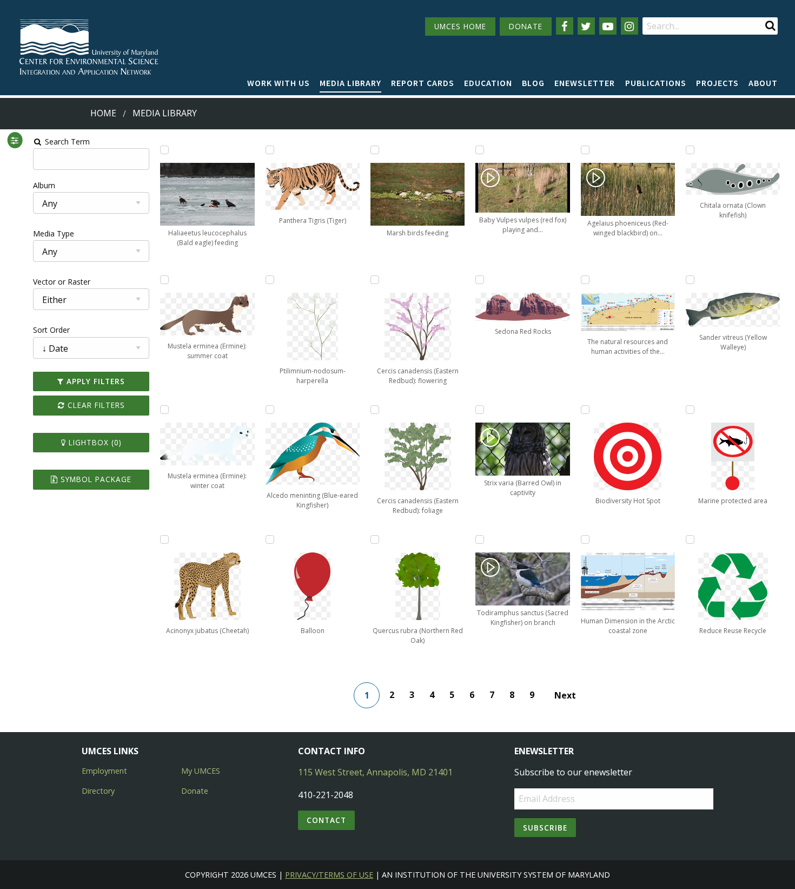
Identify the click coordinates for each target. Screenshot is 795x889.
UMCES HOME (460, 26)
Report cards (422, 82)
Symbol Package (94, 479)
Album (44, 185)
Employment (104, 771)
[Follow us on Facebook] (564, 26)
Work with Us (278, 82)
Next (565, 695)
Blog (533, 82)
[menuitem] (278, 83)
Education (488, 82)
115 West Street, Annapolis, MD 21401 (375, 772)
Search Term (66, 141)
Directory (98, 791)
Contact (326, 820)
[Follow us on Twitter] (586, 26)
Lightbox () (94, 442)
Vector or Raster (61, 281)
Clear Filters (95, 405)
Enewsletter (584, 82)
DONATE (525, 26)
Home (103, 113)
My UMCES (200, 771)
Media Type (53, 233)
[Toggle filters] (15, 140)
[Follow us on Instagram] (629, 26)
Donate (194, 791)
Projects (717, 82)
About (763, 82)
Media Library (350, 82)
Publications (655, 82)
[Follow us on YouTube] (608, 26)
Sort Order (51, 330)
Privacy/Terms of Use (329, 875)
